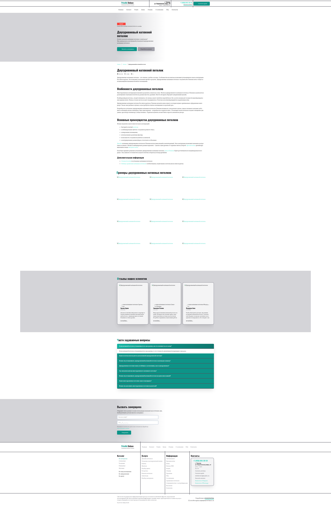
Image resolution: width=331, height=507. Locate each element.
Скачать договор (200, 471)
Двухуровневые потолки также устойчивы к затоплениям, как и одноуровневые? (144, 366)
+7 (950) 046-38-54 (186, 3)
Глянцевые (122, 466)
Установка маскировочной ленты (152, 461)
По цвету (121, 476)
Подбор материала (147, 478)
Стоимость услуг (126, 161)
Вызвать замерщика (128, 49)
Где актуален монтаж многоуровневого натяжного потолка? (138, 371)
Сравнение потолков (172, 481)
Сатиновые (122, 461)
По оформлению (124, 474)
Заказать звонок (188, 4)
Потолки (124, 64)
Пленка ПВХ (170, 466)
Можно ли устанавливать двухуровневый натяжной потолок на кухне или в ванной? (145, 376)
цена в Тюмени (169, 151)
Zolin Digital (209, 498)
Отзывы (150, 10)
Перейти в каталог (146, 49)
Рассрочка (145, 471)
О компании (159, 10)
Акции (168, 468)
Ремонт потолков (147, 473)
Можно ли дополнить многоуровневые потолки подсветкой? (138, 386)
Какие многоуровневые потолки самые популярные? (135, 381)
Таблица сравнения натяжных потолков (133, 164)
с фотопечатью (190, 145)
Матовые (121, 468)
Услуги (136, 10)
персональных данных (123, 428)
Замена (144, 464)
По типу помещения (125, 472)
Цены (143, 10)
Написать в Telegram (201, 481)
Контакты (175, 10)
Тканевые (122, 463)
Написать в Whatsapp (201, 483)
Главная (120, 10)
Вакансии (169, 486)
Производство (170, 461)
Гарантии (169, 473)
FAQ (167, 10)
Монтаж (144, 466)
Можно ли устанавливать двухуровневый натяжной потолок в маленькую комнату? (145, 361)
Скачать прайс (202, 4)
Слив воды (145, 476)
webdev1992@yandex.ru (202, 476)
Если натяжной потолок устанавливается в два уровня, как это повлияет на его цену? (145, 346)
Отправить (125, 433)
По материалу (123, 459)
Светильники (170, 459)
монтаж (135, 127)
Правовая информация (123, 502)
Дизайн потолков (147, 459)
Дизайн (119, 143)
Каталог (128, 10)
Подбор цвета (146, 468)
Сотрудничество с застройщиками (177, 483)
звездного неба (133, 147)
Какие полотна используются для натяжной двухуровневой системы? (140, 356)
